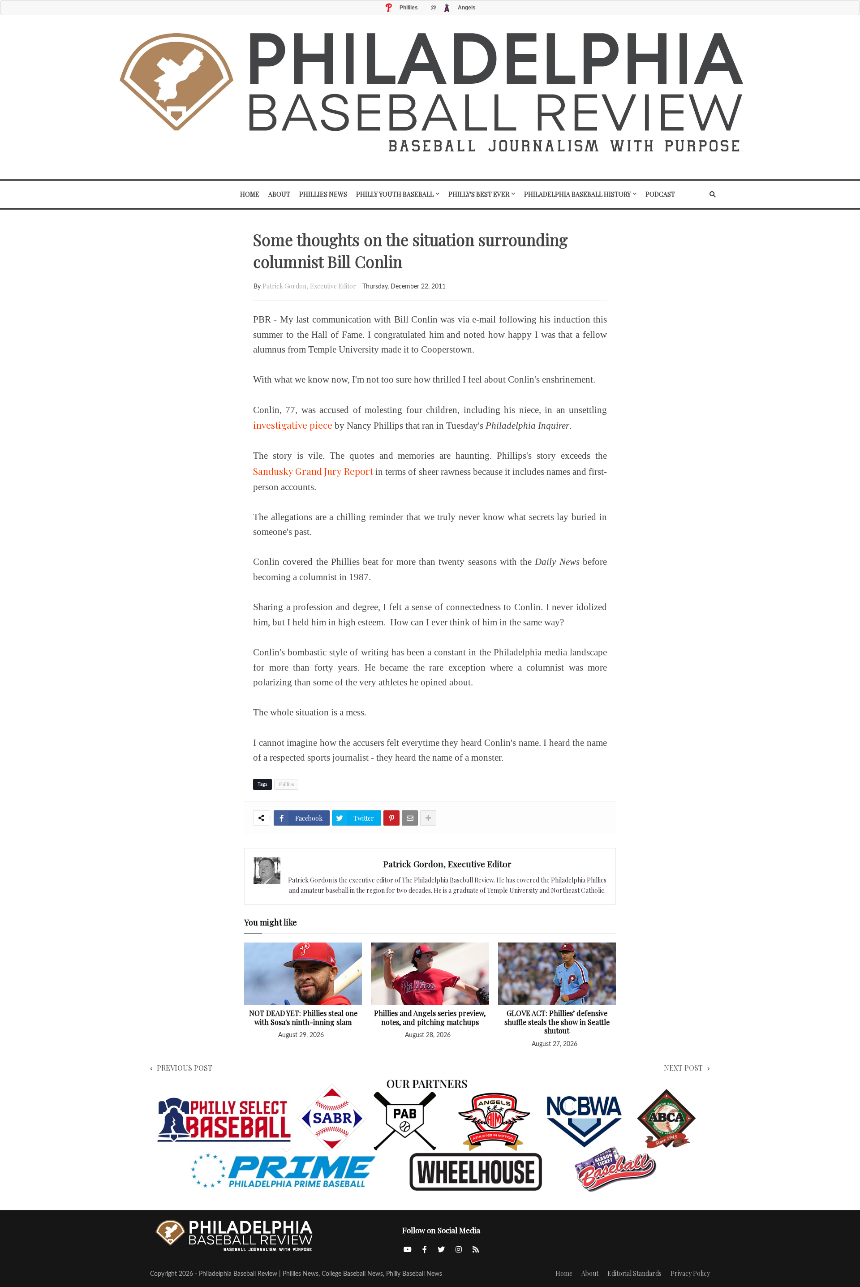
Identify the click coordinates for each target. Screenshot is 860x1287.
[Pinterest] (391, 818)
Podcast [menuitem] (660, 194)
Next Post (683, 1067)
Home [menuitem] (249, 194)
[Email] (410, 818)
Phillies (286, 784)
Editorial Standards (634, 1273)
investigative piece (292, 424)
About (589, 1273)
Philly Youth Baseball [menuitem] (395, 194)
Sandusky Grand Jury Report (313, 471)
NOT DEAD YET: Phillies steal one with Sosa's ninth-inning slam (303, 1017)
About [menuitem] (279, 194)
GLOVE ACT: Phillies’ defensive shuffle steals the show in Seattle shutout (557, 1022)
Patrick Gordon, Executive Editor (309, 286)
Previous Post (184, 1067)
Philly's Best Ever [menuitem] (478, 194)
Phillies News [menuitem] (323, 194)
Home (563, 1273)
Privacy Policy (690, 1273)
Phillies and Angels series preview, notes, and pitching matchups (430, 1017)
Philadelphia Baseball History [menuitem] (577, 194)
